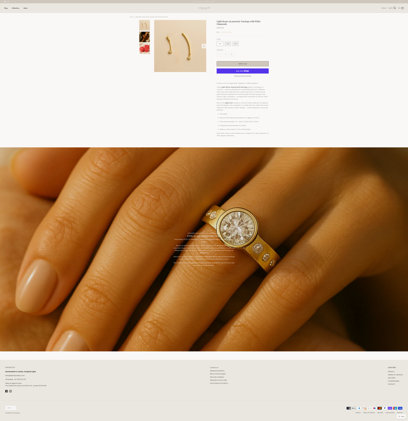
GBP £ (399, 1)
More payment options (242, 76)
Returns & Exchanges (218, 374)
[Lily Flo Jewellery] (204, 8)
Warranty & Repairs (217, 377)
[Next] (204, 46)
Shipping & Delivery (217, 371)
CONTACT (391, 384)
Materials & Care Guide (218, 380)
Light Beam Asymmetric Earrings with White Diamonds (151, 17)
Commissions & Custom (219, 383)
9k (220, 44)
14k (228, 44)
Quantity (220, 50)
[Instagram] (8, 1)
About (25, 8)
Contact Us (214, 368)
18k (235, 44)
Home (131, 17)
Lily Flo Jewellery (225, 32)
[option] (180, 46)
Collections (15, 8)
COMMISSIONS (393, 381)
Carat (219, 39)
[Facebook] (5, 1)
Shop (6, 8)
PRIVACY (391, 372)
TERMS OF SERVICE (395, 375)
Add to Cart (242, 64)
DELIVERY (391, 378)
